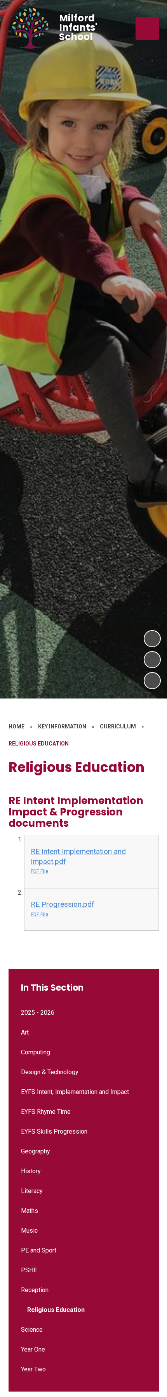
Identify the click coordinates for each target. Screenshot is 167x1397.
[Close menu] (147, 28)
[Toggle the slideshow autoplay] (152, 680)
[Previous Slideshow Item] (152, 659)
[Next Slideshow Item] (152, 638)
